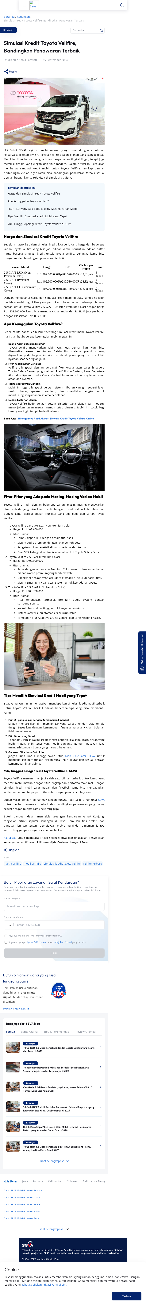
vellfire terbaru (92, 863)
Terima (126, 1296)
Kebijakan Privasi (63, 942)
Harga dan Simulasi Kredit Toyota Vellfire (34, 193)
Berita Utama (29, 1031)
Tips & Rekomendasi (57, 1031)
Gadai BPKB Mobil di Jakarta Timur (22, 1204)
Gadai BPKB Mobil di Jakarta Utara (22, 1197)
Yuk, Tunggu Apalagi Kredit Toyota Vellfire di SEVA (39, 224)
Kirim (54, 953)
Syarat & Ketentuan (37, 942)
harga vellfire (13, 863)
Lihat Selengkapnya (51, 1229)
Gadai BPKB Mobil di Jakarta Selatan (23, 1190)
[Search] (101, 30)
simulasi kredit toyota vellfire (62, 863)
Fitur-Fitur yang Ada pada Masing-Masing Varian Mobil (43, 208)
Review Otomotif (86, 1031)
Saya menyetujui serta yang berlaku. (47, 942)
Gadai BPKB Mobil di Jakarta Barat (22, 1211)
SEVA (101, 799)
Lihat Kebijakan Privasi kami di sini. (44, 1284)
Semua (10, 1031)
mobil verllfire (32, 863)
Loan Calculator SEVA (79, 756)
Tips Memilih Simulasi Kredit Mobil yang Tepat (37, 216)
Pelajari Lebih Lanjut (16, 1009)
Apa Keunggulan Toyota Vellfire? (28, 201)
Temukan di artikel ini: (22, 188)
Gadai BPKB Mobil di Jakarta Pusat (22, 1218)
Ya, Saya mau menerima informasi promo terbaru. (35, 935)
